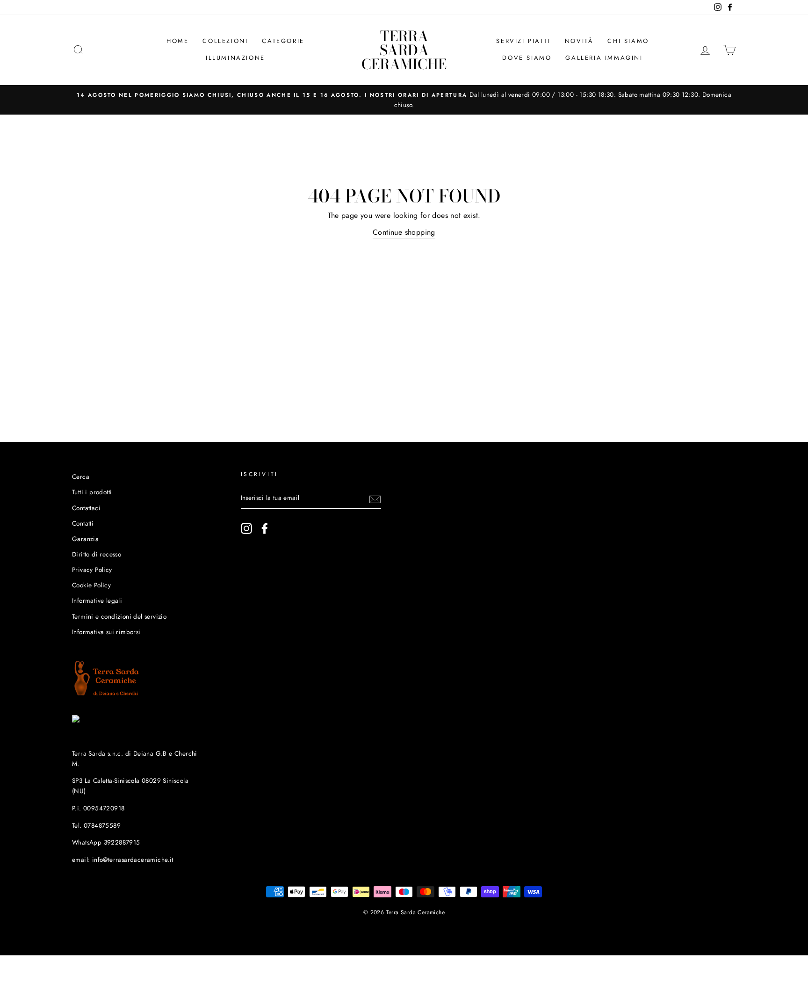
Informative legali (97, 600)
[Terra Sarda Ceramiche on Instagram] (246, 528)
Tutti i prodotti (92, 492)
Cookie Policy (91, 585)
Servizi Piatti (523, 40)
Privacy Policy (92, 569)
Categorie (283, 40)
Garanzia (85, 538)
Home (177, 40)
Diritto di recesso (96, 554)
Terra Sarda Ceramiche (404, 50)
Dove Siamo (526, 57)
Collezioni (225, 40)
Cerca (80, 476)
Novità (579, 40)
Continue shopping (404, 232)
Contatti (83, 523)
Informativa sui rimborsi (106, 631)
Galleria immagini (603, 57)
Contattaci (86, 508)
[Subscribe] (375, 498)
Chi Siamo (628, 40)
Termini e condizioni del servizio (119, 616)
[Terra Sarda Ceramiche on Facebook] (264, 528)
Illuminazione (235, 57)
